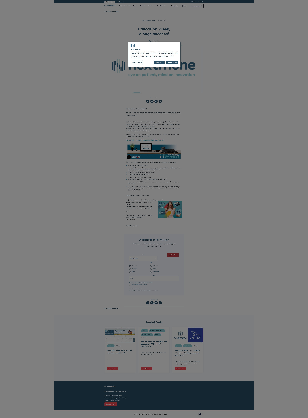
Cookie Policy (137, 58)
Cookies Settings (137, 62)
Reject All (159, 62)
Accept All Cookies (172, 62)
